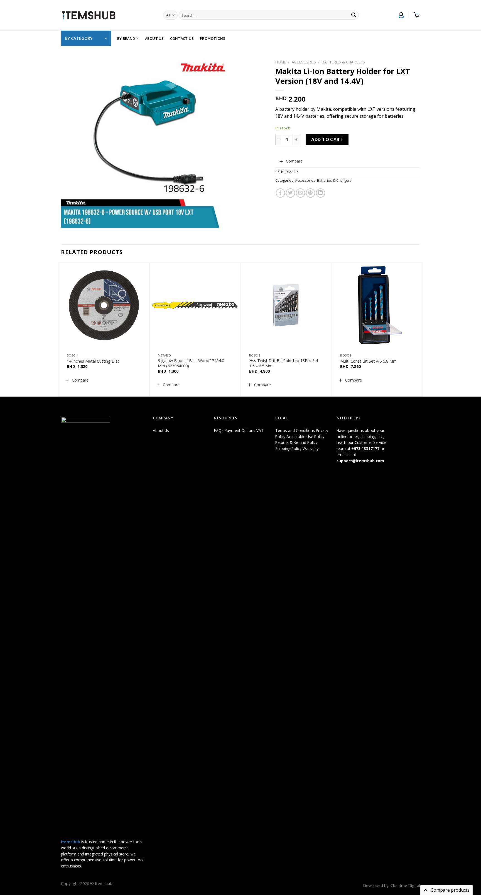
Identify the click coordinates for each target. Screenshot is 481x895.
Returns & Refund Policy (296, 442)
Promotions (212, 38)
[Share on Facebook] (280, 193)
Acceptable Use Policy (305, 436)
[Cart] (416, 15)
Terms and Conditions (295, 430)
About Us (154, 38)
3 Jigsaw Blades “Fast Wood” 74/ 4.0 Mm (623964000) (191, 363)
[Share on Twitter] (290, 193)
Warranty (311, 448)
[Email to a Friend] (300, 193)
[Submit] (354, 15)
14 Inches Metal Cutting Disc (93, 361)
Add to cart (327, 139)
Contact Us (182, 38)
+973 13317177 (365, 448)
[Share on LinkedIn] (320, 193)
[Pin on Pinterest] (310, 193)
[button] (290, 161)
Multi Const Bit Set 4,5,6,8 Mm (368, 361)
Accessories (304, 62)
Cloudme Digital (405, 885)
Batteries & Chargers (343, 62)
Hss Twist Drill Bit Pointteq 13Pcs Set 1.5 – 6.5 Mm (283, 363)
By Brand (126, 38)
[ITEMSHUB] (89, 15)
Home (280, 62)
